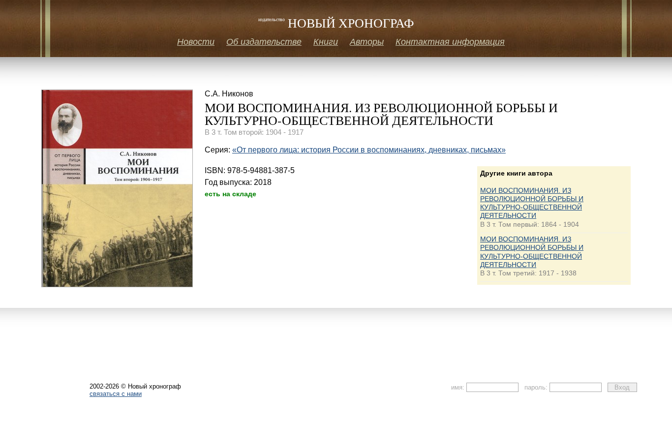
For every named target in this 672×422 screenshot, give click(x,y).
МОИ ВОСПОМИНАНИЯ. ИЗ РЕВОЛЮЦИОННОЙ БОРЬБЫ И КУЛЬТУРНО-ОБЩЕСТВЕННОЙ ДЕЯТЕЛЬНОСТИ (531, 203)
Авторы (367, 42)
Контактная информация (450, 42)
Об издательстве (264, 42)
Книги (325, 42)
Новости (195, 42)
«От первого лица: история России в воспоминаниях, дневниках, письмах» (369, 150)
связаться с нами (116, 393)
